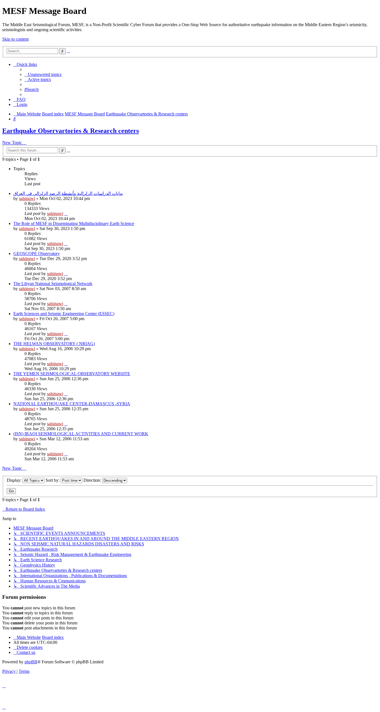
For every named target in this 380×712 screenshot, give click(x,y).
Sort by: (53, 480)
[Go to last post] (66, 213)
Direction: (92, 480)
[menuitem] (42, 74)
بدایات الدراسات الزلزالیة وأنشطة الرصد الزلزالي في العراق (68, 193)
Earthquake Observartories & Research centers (70, 130)
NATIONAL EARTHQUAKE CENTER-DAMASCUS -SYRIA (71, 403)
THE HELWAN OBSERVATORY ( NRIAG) (54, 343)
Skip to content (15, 39)
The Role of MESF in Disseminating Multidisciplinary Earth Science (73, 223)
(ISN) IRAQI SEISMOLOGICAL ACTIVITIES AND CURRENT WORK (80, 433)
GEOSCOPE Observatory (36, 253)
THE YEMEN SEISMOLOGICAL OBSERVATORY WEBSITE (71, 373)
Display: (15, 480)
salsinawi (27, 198)
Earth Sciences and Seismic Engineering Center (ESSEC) (63, 313)
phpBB (30, 661)
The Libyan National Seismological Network (52, 283)
